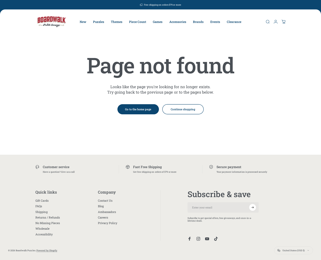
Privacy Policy (107, 223)
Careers (103, 217)
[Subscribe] (252, 207)
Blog (101, 206)
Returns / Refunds (47, 217)
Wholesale (42, 228)
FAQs (38, 206)
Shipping (41, 212)
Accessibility (44, 234)
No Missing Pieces (47, 223)
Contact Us (105, 200)
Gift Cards (42, 200)
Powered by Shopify (46, 250)
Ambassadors (107, 212)
